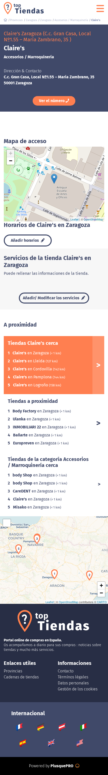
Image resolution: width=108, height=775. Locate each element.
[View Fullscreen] (7, 523)
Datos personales (73, 683)
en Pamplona (33, 377)
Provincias (13, 671)
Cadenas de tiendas (21, 677)
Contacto (66, 671)
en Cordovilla (33, 369)
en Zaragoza (31, 353)
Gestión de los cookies (77, 689)
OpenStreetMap (93, 219)
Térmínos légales (73, 677)
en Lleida (29, 361)
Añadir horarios (25, 240)
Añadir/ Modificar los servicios (51, 298)
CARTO (102, 602)
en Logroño (31, 385)
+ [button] (10, 153)
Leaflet (74, 219)
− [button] (10, 161)
